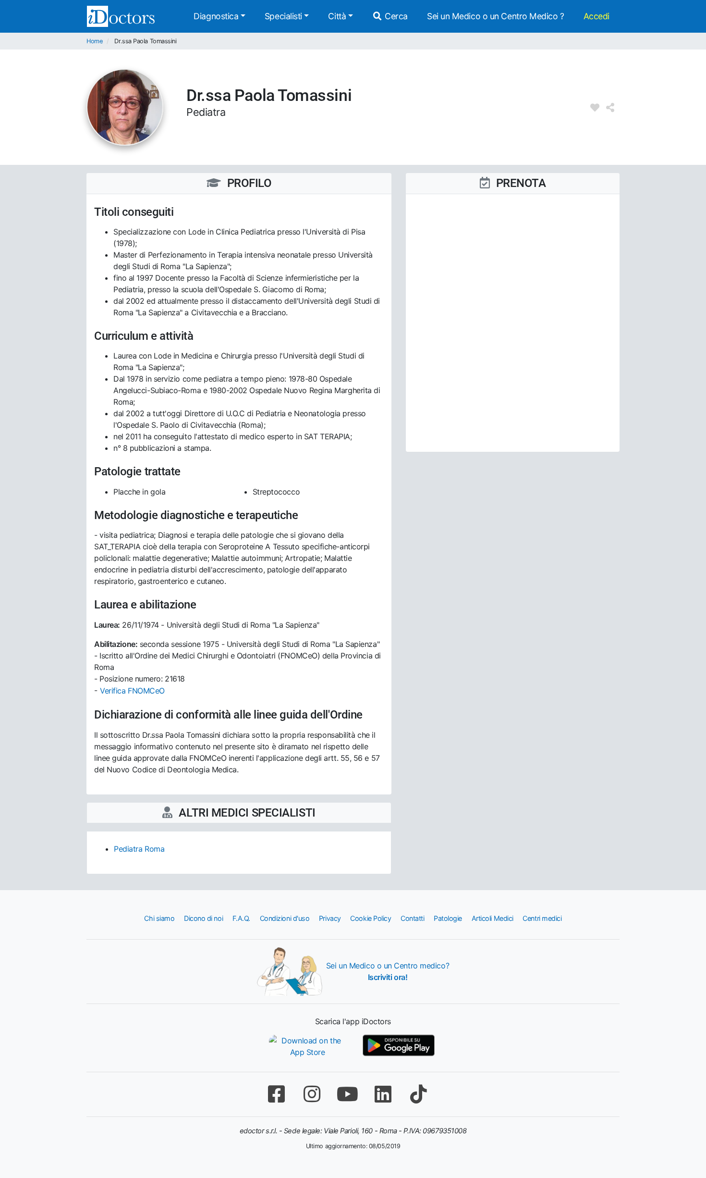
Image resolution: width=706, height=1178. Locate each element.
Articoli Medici (492, 918)
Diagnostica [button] (216, 16)
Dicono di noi (203, 918)
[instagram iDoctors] (312, 1094)
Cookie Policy (370, 918)
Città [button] (337, 16)
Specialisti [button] (283, 16)
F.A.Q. (241, 918)
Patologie (448, 918)
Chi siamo (159, 918)
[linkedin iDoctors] (383, 1094)
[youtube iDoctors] (347, 1094)
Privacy (330, 918)
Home (94, 41)
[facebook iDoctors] (276, 1094)
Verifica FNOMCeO (132, 690)
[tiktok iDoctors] (418, 1094)
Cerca (395, 16)
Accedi (596, 16)
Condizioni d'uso (285, 918)
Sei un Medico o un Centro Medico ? (495, 16)
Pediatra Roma (139, 849)
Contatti (412, 918)
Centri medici (542, 918)
